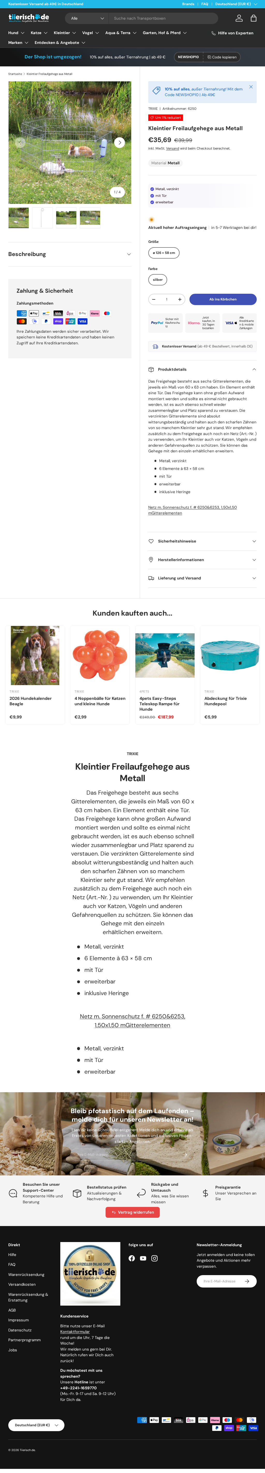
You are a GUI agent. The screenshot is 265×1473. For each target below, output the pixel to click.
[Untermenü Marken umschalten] (26, 43)
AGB (12, 1310)
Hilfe (12, 1254)
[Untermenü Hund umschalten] (22, 33)
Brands (188, 4)
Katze (36, 32)
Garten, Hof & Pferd (162, 32)
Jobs (12, 1350)
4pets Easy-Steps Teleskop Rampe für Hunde (159, 704)
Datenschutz (20, 1330)
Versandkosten (22, 1284)
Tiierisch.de (27, 1450)
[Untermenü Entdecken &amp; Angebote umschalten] (83, 43)
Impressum (18, 1320)
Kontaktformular (75, 1331)
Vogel (87, 32)
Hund (13, 32)
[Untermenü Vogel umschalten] (97, 33)
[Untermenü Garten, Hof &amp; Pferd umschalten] (185, 33)
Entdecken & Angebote (57, 42)
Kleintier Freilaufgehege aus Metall (49, 74)
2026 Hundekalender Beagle (31, 701)
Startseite (15, 74)
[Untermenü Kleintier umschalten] (74, 33)
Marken (15, 42)
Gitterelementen (167, 513)
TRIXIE (153, 108)
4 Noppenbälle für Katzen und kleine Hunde (100, 701)
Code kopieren (224, 57)
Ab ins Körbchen (223, 299)
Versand (172, 148)
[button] (253, 18)
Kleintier (62, 32)
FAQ (204, 4)
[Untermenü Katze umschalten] (45, 33)
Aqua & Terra (117, 32)
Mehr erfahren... (74, 4)
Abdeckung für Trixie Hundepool (225, 701)
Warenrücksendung (26, 1274)
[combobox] (141, 18)
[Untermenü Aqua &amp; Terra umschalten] (134, 33)
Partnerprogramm (24, 1340)
